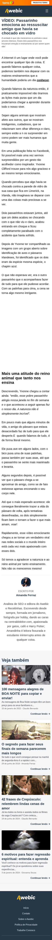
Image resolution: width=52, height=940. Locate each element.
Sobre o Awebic (26, 919)
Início (26, 908)
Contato (26, 913)
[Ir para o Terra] (8, 2)
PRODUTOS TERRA (40, 2)
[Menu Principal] (47, 11)
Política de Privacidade (26, 925)
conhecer (43, 80)
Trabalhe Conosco (26, 930)
